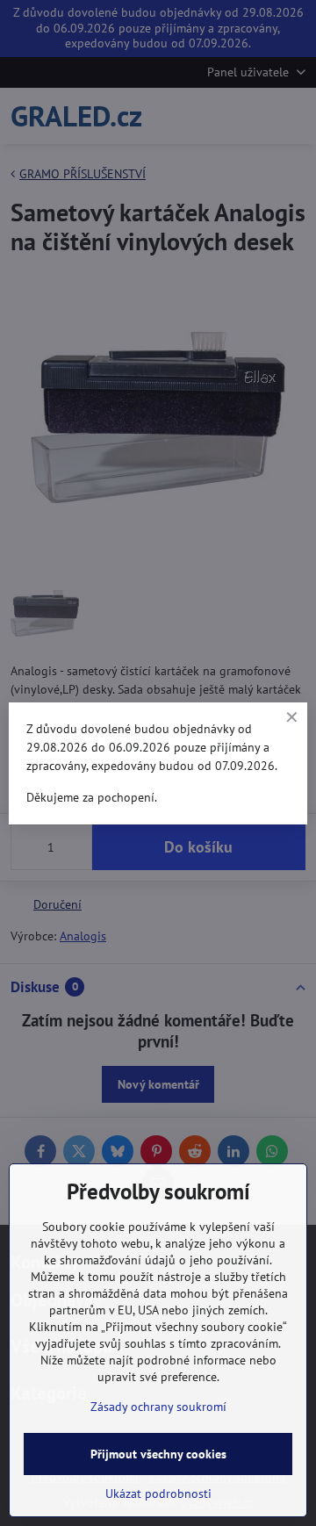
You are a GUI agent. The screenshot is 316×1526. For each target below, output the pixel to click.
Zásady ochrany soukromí (158, 1406)
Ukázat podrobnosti (158, 1493)
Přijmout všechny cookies (158, 1454)
